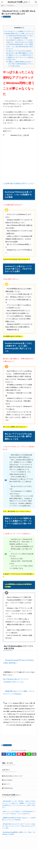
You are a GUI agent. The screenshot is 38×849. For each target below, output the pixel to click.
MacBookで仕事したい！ (19, 2)
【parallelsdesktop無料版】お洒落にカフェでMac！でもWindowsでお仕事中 (18, 833)
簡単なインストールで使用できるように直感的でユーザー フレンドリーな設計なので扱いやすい (19, 57)
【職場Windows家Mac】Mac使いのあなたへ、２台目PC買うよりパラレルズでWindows (19, 818)
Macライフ (7, 784)
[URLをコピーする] (34, 754)
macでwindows (7, 16)
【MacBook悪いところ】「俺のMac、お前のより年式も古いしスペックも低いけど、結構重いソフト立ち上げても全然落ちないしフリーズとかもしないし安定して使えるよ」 (19, 804)
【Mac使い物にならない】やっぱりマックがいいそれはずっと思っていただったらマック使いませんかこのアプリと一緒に (18, 826)
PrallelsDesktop (8, 788)
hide (22, 27)
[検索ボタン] (36, 2)
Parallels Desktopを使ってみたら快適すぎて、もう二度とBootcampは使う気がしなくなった (20, 46)
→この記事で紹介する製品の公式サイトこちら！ (18, 183)
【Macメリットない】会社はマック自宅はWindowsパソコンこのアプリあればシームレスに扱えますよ (18, 812)
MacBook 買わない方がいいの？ (13, 776)
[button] (4, 754)
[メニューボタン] (2, 2)
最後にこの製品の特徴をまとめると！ (19, 61)
